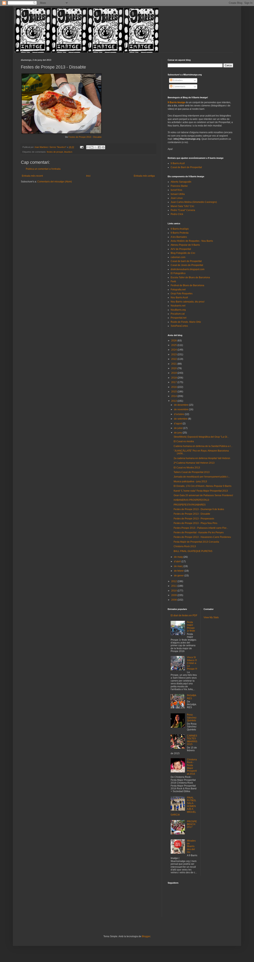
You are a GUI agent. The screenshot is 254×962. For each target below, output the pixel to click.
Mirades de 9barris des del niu (191, 846)
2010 (174, 590)
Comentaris (178, 86)
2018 (174, 377)
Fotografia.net (178, 289)
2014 (174, 396)
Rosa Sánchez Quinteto (191, 717)
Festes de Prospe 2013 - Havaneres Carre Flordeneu (202, 537)
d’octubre (179, 414)
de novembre (181, 409)
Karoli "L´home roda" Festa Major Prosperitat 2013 (201, 490)
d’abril (177, 561)
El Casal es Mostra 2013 (187, 467)
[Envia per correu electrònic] (88, 147)
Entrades (177, 80)
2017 (174, 382)
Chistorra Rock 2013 (185, 546)
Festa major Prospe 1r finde (191, 626)
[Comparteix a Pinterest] (103, 147)
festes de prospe (55, 152)
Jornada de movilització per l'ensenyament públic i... (202, 476)
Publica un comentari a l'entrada (43, 169)
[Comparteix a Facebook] (99, 147)
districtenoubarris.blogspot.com (187, 269)
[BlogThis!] (92, 147)
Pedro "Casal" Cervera (183, 210)
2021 (174, 363)
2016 (174, 387)
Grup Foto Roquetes (181, 293)
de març (178, 566)
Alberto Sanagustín (181, 181)
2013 (174, 401)
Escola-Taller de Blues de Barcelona (190, 277)
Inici (88, 175)
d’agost (178, 423)
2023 (174, 354)
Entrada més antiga (144, 175)
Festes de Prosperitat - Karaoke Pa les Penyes (199, 532)
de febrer (179, 570)
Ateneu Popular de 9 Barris (185, 245)
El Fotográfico (178, 273)
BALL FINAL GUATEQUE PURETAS (193, 551)
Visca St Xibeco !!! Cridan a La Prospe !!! (192, 663)
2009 (174, 595)
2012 (174, 581)
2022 (174, 359)
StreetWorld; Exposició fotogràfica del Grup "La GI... (201, 436)
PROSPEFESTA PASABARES (190, 504)
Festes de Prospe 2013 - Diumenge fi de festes (199, 509)
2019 (174, 373)
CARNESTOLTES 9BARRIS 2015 (192, 740)
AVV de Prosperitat (181, 249)
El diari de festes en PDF (184, 615)
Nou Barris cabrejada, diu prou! (187, 301)
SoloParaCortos (179, 326)
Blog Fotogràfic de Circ (183, 253)
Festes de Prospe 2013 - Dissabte (85, 137)
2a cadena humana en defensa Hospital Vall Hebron (202, 458)
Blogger (146, 936)
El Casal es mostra (184, 441)
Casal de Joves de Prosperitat (187, 265)
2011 (174, 586)
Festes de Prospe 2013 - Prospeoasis (194, 518)
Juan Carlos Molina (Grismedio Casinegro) (194, 202)
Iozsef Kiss (176, 190)
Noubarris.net (178, 305)
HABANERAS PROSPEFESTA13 (191, 500)
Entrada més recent (32, 175)
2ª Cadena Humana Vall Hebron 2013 (194, 462)
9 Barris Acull (178, 163)
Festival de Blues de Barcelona (187, 285)
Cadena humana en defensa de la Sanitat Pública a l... (203, 446)
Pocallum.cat (178, 313)
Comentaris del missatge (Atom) (54, 181)
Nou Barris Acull (179, 297)
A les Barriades (179, 237)
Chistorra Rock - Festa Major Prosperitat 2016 (192, 766)
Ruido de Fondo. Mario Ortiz (186, 322)
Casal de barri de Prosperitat (186, 261)
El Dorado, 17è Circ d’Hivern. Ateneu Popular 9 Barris (202, 486)
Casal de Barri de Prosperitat (186, 167)
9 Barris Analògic (180, 228)
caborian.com (178, 257)
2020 (174, 368)
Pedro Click (177, 214)
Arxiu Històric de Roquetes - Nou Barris (192, 241)
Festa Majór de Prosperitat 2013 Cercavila (196, 541)
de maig (178, 557)
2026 (174, 340)
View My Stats (211, 617)
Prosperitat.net (178, 317)
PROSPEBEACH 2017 (192, 824)
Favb (173, 281)
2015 (174, 391)
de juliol (178, 428)
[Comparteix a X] (96, 147)
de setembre (181, 418)
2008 (174, 599)
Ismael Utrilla (178, 194)
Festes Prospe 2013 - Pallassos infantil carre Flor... (201, 528)
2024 (174, 349)
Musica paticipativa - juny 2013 (190, 481)
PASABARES (191, 697)
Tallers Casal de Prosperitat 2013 (192, 472)
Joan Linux (177, 198)
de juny (178, 432)
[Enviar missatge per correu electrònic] (81, 147)
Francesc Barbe (179, 186)
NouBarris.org (178, 309)
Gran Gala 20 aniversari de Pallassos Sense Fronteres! (203, 495)
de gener (179, 575)
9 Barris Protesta (180, 232)
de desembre (181, 404)
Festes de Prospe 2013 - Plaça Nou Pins (195, 523)
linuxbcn (68, 152)
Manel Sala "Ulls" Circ (182, 206)
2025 (174, 345)
